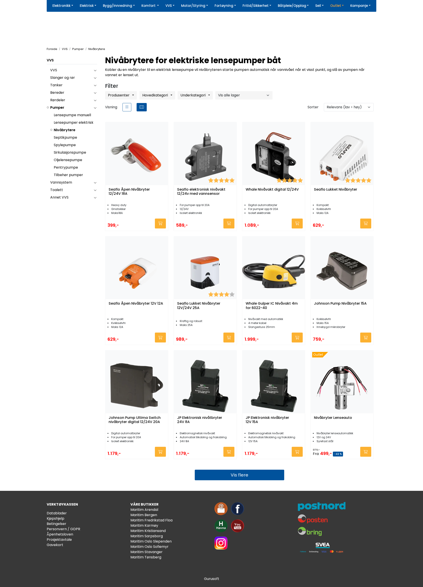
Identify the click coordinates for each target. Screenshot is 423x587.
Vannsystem (61, 182)
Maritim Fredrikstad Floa (151, 520)
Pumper (57, 107)
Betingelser (56, 523)
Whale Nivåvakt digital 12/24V (272, 189)
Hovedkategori (155, 95)
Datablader (57, 513)
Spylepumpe (65, 144)
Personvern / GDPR (63, 529)
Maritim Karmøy (144, 525)
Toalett (56, 189)
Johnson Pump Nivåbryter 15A (340, 303)
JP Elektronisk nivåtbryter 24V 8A (199, 420)
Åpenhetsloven (60, 534)
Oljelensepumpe (68, 159)
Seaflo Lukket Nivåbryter (335, 189)
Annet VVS (59, 197)
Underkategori (193, 95)
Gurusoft (211, 578)
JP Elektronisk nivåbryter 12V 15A (267, 420)
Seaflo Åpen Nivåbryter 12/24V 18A (129, 191)
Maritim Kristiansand (148, 530)
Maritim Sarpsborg (146, 536)
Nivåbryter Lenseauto (333, 418)
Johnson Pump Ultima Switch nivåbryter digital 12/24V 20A (135, 420)
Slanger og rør (62, 77)
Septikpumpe (65, 137)
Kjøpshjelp (55, 518)
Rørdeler (57, 100)
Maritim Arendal (144, 509)
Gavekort (55, 544)
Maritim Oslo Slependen (151, 541)
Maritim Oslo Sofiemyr (149, 546)
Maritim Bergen (143, 514)
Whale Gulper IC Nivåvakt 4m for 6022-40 (272, 305)
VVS (50, 60)
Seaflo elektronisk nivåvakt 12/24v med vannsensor (201, 191)
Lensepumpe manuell (72, 115)
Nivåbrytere (64, 129)
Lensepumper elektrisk (73, 122)
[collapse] (95, 70)
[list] (126, 107)
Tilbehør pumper (68, 174)
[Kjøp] (160, 223)
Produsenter (119, 95)
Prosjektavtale (59, 539)
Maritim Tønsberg (145, 557)
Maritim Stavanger (146, 551)
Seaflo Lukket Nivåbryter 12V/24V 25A (198, 305)
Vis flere (239, 475)
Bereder (57, 92)
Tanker (56, 85)
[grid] (142, 107)
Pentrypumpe (66, 167)
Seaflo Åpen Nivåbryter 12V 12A (136, 303)
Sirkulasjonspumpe (70, 152)
